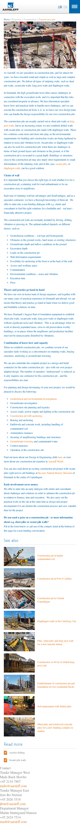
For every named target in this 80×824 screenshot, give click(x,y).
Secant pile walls (17, 760)
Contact (5, 768)
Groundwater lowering (21, 441)
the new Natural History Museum (55, 473)
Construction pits (47, 19)
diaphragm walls (12, 168)
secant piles (61, 163)
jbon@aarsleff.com (13, 803)
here (60, 457)
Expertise (16, 19)
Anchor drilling (17, 752)
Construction (30, 19)
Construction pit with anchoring (26, 415)
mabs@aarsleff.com (13, 786)
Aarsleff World (55, 461)
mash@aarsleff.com (13, 821)
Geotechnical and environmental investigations (33, 398)
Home (7, 19)
